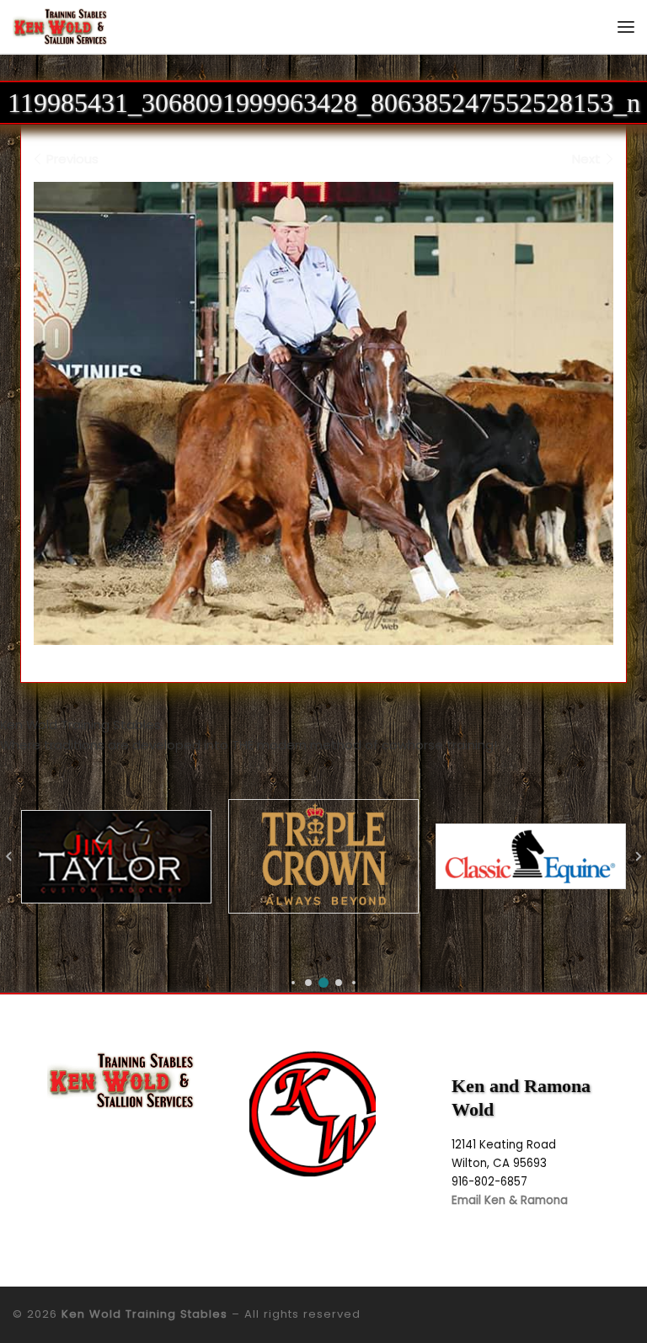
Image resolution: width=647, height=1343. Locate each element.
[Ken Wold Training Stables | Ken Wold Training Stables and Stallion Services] (60, 25)
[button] (293, 982)
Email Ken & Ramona (510, 1200)
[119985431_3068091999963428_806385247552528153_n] (323, 413)
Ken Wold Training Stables (144, 1314)
